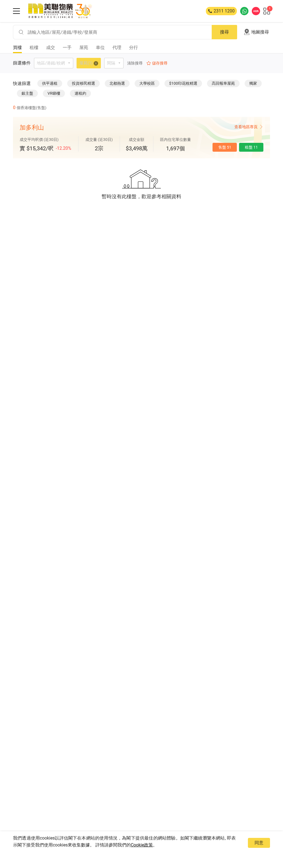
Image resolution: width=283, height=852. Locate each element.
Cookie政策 (142, 845)
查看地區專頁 (246, 127)
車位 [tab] (100, 47)
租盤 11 (251, 147)
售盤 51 (224, 147)
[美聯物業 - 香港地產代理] (60, 11)
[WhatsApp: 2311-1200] (244, 11)
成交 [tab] (50, 47)
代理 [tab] (116, 47)
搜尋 (224, 32)
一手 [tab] (67, 47)
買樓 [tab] (17, 47)
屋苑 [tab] (83, 47)
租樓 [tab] (34, 47)
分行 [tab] (133, 47)
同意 (259, 842)
